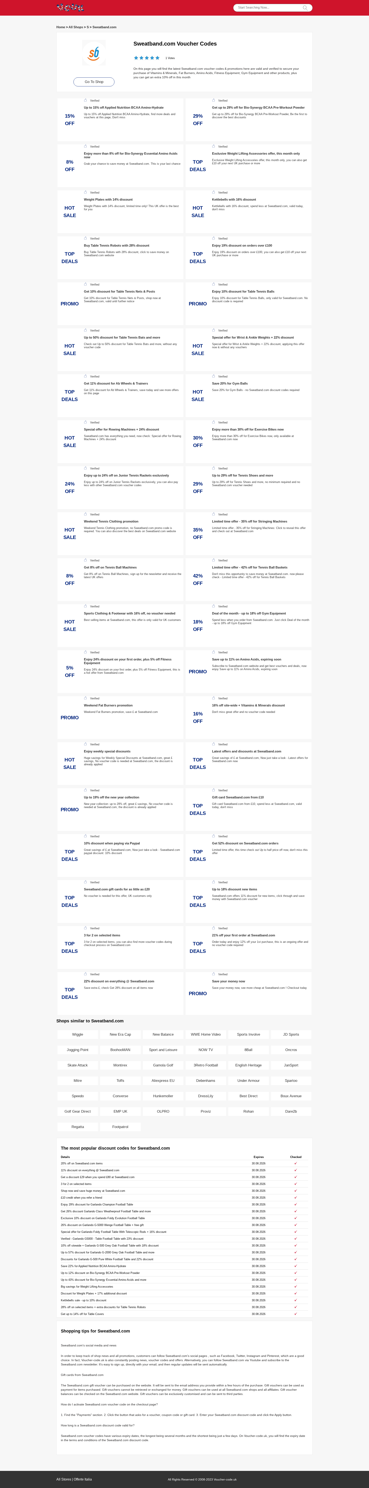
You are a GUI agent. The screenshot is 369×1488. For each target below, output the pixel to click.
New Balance (163, 1034)
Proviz (206, 1111)
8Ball (248, 1050)
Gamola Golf (163, 1065)
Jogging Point (77, 1050)
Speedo (78, 1096)
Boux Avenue (291, 1096)
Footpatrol (120, 1127)
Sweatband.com (104, 27)
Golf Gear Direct (77, 1111)
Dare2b (291, 1111)
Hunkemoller (163, 1096)
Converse (120, 1096)
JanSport (291, 1065)
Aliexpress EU (163, 1081)
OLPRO (163, 1111)
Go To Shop (94, 82)
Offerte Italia (83, 1479)
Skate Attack (77, 1065)
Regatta (78, 1127)
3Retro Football (206, 1065)
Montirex (120, 1065)
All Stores (63, 1479)
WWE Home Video (206, 1034)
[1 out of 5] (136, 58)
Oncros (291, 1050)
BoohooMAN (120, 1050)
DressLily (205, 1096)
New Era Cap (120, 1034)
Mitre (78, 1081)
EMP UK (120, 1111)
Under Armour (248, 1081)
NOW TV (206, 1050)
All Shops (76, 27)
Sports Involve (248, 1034)
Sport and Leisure (163, 1050)
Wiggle (77, 1034)
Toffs (120, 1081)
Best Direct (249, 1096)
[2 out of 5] (138, 58)
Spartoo (291, 1081)
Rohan (248, 1111)
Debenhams (205, 1081)
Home (60, 27)
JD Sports (291, 1034)
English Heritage (248, 1065)
